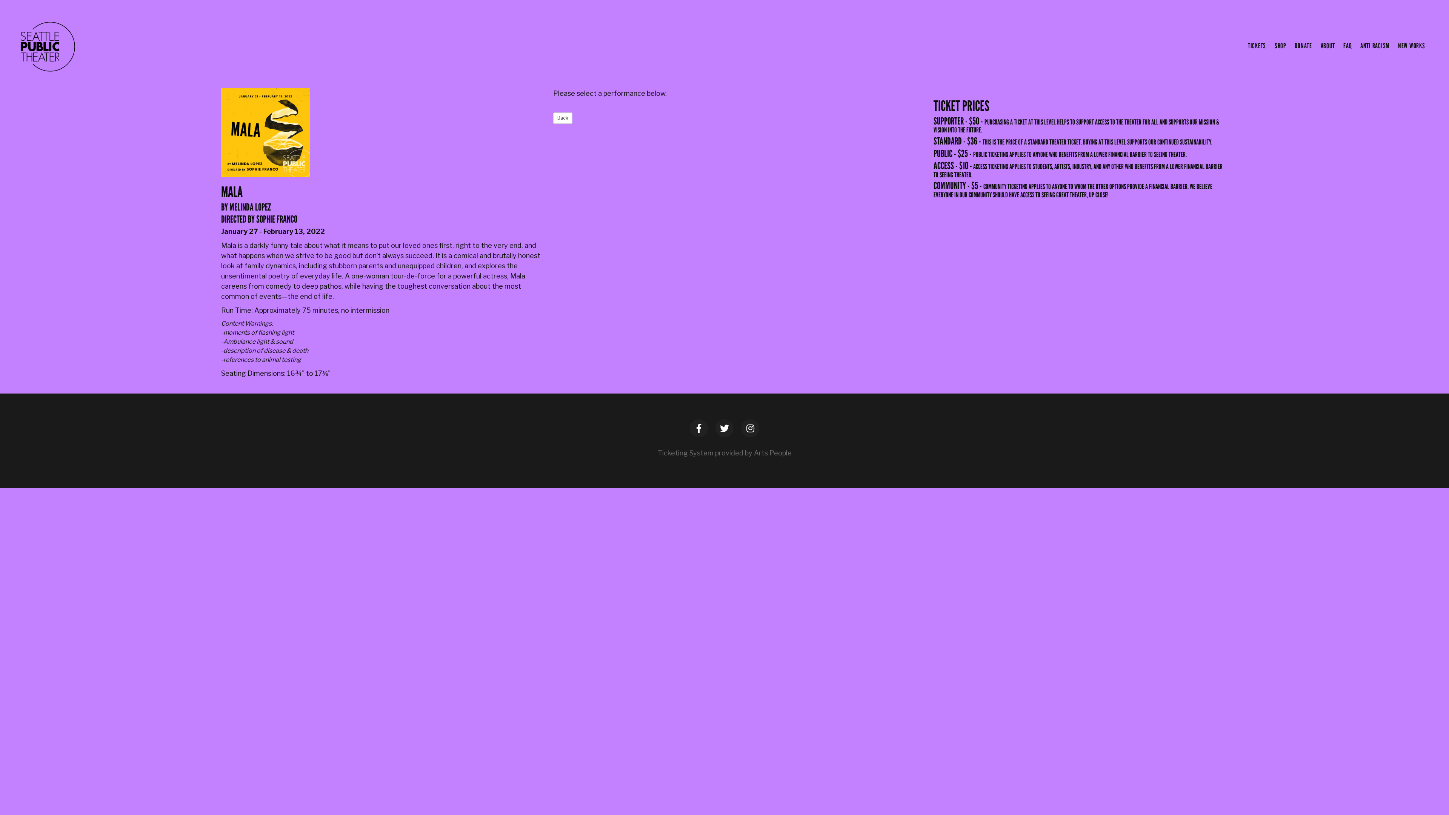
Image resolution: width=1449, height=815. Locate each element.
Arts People (773, 453)
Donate (1303, 46)
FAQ (1347, 46)
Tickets (1257, 46)
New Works (1411, 46)
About (1328, 46)
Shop (1280, 46)
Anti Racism (1374, 46)
